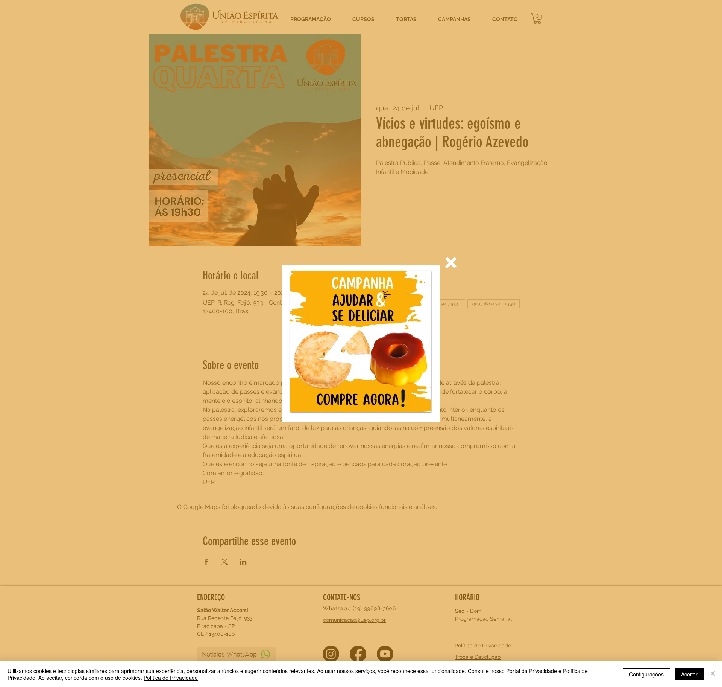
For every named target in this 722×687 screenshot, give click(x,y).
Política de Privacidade (171, 677)
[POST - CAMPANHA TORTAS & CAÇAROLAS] (360, 341)
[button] (451, 262)
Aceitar (689, 674)
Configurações (646, 674)
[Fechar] (712, 674)
